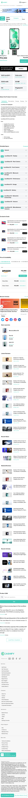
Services (3, 663)
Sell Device (3, 709)
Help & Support (4, 724)
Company (3, 690)
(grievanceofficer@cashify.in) (7, 776)
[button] (7, 795)
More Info (3, 737)
